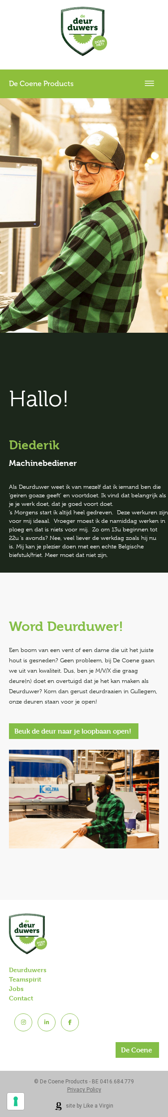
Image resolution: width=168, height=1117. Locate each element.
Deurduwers (28, 970)
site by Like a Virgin (89, 1106)
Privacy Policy (84, 1090)
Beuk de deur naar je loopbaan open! (72, 731)
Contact (21, 998)
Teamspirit (25, 979)
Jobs (16, 988)
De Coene (136, 1050)
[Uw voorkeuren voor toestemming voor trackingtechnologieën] (15, 1101)
